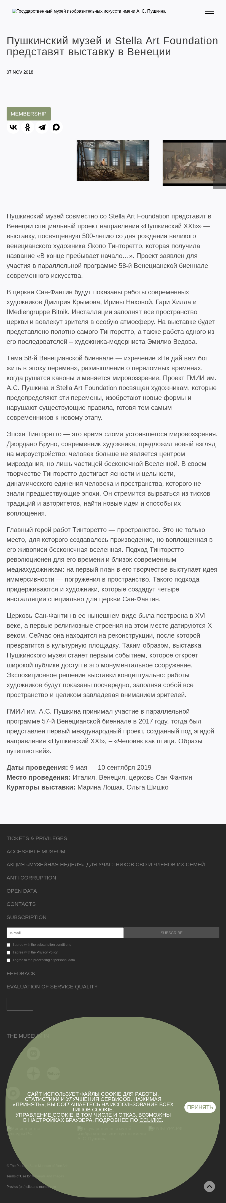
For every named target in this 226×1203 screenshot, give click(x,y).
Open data (22, 891)
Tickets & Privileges (37, 838)
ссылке (150, 1120)
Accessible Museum (36, 851)
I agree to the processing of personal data (44, 960)
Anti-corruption (31, 878)
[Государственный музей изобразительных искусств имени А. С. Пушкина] (89, 11)
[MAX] (56, 127)
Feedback (21, 973)
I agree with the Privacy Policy (35, 952)
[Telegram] (42, 127)
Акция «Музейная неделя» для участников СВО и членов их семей (106, 864)
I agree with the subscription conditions (42, 945)
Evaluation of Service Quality (52, 987)
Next (219, 176)
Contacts (21, 904)
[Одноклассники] (27, 127)
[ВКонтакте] (13, 127)
